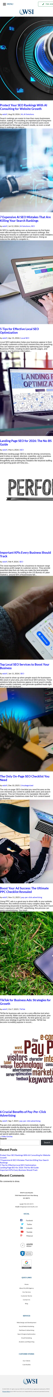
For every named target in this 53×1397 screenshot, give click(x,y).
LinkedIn (29, 1228)
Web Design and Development (26, 1322)
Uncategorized (27, 785)
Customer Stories (26, 1296)
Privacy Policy (6, 1391)
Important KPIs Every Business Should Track (18, 1170)
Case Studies (27, 1364)
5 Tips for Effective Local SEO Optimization (18, 1165)
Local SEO (25, 338)
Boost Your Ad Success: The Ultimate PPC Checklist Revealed (24, 890)
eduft (4, 114)
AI (22, 114)
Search (3, 1139)
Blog (26, 1303)
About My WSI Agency (26, 1288)
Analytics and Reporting (26, 1342)
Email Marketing (26, 1338)
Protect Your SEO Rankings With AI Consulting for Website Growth (23, 107)
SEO (33, 226)
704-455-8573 (28, 1204)
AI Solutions (29, 114)
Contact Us (26, 1300)
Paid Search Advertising (26, 1330)
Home (26, 1284)
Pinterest (29, 1236)
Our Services (26, 1292)
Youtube (29, 1232)
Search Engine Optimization (26, 1334)
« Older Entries (6, 1136)
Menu (10, 4)
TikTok (22, 1009)
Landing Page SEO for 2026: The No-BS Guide (19, 1167)
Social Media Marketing (26, 1326)
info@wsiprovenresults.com (29, 1207)
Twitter (29, 1224)
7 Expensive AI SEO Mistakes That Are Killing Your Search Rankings (25, 218)
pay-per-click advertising (31, 897)
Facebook (29, 1220)
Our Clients (26, 1361)
